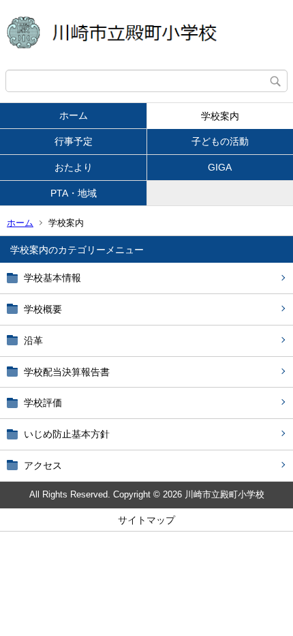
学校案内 (220, 116)
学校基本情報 (52, 277)
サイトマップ (146, 520)
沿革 (33, 340)
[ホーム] (146, 34)
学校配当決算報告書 (67, 371)
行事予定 (74, 141)
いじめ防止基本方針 (67, 434)
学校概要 (43, 309)
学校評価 (43, 402)
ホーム (73, 115)
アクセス (43, 465)
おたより (74, 167)
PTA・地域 (73, 193)
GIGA (220, 167)
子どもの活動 (220, 141)
